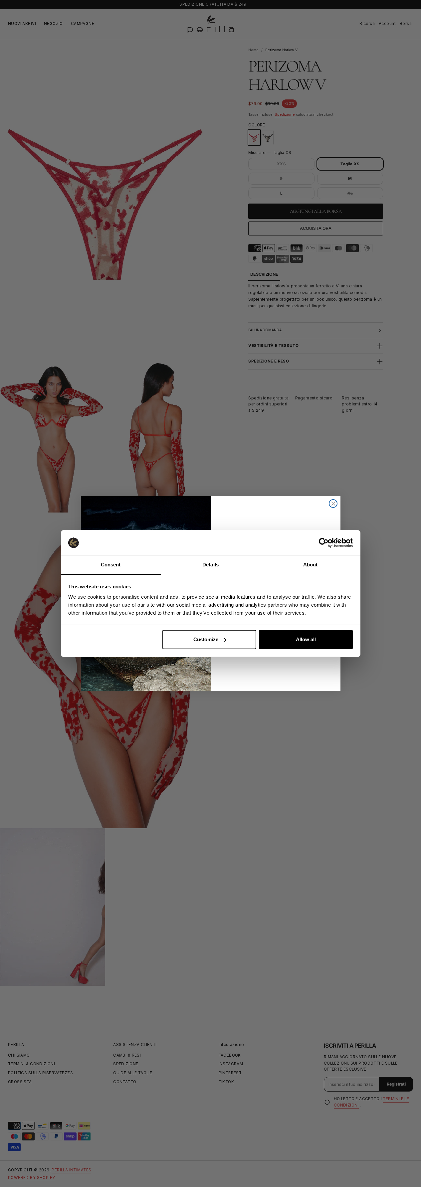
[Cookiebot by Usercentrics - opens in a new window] (324, 543)
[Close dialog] (333, 504)
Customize (205, 639)
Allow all (306, 639)
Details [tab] (210, 564)
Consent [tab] (111, 564)
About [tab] (310, 564)
